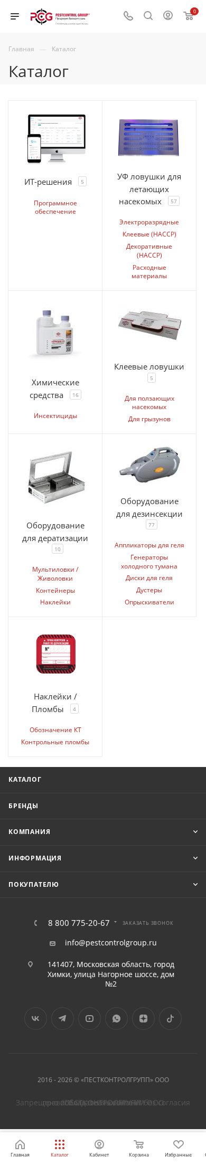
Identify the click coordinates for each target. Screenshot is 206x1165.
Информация (35, 858)
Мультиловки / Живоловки (55, 574)
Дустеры (149, 589)
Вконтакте (35, 1018)
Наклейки (55, 602)
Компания (29, 831)
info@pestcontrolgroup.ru (111, 943)
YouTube (89, 1018)
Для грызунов (149, 418)
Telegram (62, 1018)
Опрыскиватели (149, 602)
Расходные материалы (149, 272)
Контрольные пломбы (55, 741)
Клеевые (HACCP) (149, 234)
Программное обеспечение (55, 207)
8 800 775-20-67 (79, 923)
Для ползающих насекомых (149, 403)
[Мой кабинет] (168, 17)
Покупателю (33, 884)
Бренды (23, 805)
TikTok (170, 1018)
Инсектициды (55, 415)
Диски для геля (149, 577)
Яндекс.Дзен (143, 1018)
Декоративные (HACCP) (149, 251)
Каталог (25, 779)
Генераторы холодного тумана (149, 562)
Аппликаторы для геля (149, 545)
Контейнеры (55, 590)
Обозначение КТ (55, 729)
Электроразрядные (149, 221)
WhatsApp (116, 1018)
